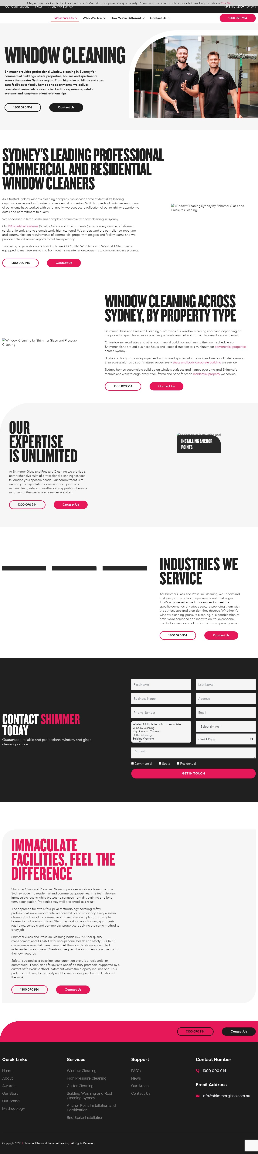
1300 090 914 (237, 18)
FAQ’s (136, 1071)
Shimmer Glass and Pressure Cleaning (46, 1143)
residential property (206, 374)
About (7, 1078)
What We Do (64, 18)
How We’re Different (126, 18)
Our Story (10, 1093)
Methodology (13, 1109)
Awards (8, 1086)
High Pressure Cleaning (87, 1078)
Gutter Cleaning (80, 1086)
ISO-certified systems (23, 226)
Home (7, 1071)
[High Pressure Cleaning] (161, 731)
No (229, 3)
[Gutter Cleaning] (161, 735)
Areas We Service (61, 6)
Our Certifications (17, 6)
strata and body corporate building (197, 362)
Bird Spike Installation (85, 1118)
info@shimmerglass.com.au (226, 1096)
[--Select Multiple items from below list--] (161, 724)
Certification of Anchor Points (229, 440)
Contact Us (158, 18)
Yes (223, 3)
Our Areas (140, 1086)
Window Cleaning (82, 1071)
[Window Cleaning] (161, 728)
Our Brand (11, 1101)
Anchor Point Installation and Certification (91, 1108)
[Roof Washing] (161, 742)
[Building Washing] (161, 738)
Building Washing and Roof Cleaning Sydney (89, 1096)
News (38, 6)
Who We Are (92, 18)
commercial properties (230, 347)
